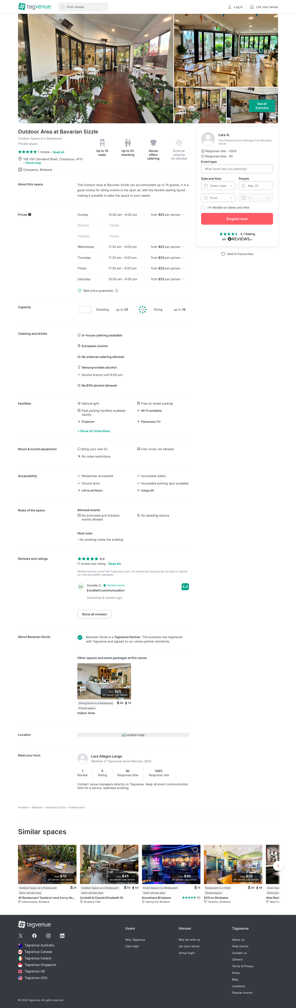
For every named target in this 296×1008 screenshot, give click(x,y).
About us (238, 939)
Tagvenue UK (34, 971)
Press (236, 973)
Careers (237, 959)
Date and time (211, 178)
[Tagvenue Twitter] (20, 936)
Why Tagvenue (135, 939)
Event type (209, 161)
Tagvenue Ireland (37, 958)
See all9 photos (262, 106)
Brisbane (37, 807)
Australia (23, 807)
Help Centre (240, 946)
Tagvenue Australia (39, 945)
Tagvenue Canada (38, 952)
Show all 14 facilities (95, 431)
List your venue (189, 946)
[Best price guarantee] (116, 290)
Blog (235, 979)
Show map (33, 163)
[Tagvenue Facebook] (34, 936)
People (244, 178)
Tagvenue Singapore (40, 965)
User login (132, 946)
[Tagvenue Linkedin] (62, 936)
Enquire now (237, 219)
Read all (58, 152)
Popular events (242, 992)
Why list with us (189, 939)
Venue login (187, 953)
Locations (238, 986)
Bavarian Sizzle (39, 637)
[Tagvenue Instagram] (48, 936)
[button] (83, 7)
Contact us (239, 953)
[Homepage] (35, 7)
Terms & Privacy (242, 966)
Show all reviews (94, 614)
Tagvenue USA (35, 978)
